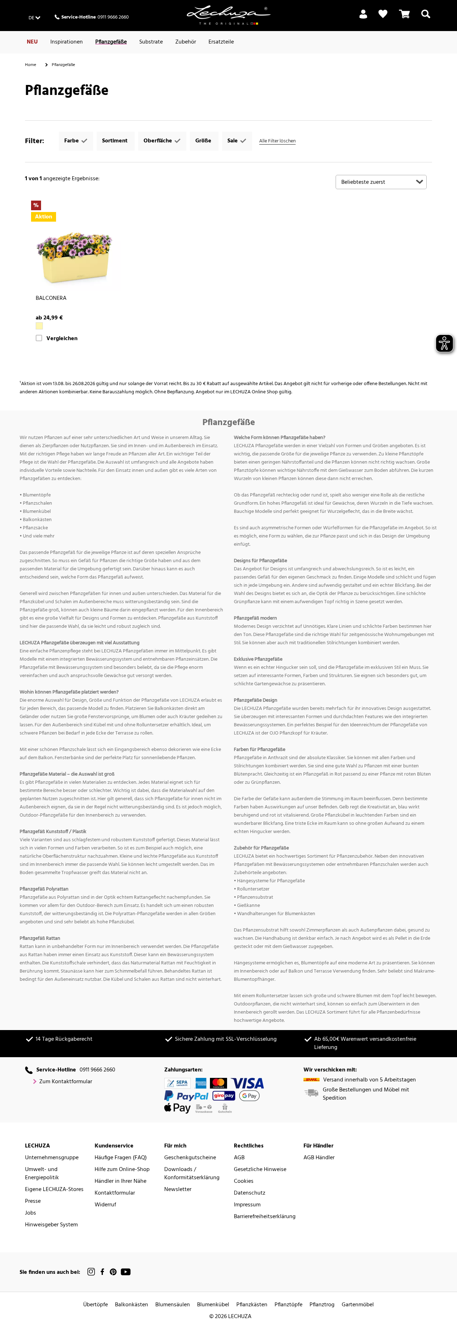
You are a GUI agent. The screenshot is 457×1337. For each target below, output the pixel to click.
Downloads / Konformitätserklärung (192, 1174)
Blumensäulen (172, 1305)
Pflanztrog (322, 1305)
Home (30, 65)
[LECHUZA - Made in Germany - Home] (229, 15)
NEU (32, 42)
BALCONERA (51, 298)
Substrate (151, 42)
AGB (239, 1158)
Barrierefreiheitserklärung (265, 1217)
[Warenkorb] (404, 18)
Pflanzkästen (251, 1305)
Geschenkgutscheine (190, 1158)
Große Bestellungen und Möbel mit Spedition (366, 1094)
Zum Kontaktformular (65, 1082)
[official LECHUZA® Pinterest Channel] (113, 1272)
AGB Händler (319, 1158)
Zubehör (185, 42)
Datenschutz (249, 1193)
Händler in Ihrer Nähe (120, 1181)
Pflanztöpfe (288, 1305)
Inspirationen (66, 42)
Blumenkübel (213, 1305)
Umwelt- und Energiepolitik (42, 1174)
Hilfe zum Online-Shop (122, 1170)
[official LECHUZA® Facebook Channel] (102, 1272)
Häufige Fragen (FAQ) (121, 1158)
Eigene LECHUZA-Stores (54, 1190)
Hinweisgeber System (51, 1225)
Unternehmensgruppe (52, 1158)
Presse (33, 1201)
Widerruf (105, 1205)
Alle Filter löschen (277, 141)
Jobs (30, 1213)
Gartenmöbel (358, 1305)
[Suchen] (426, 18)
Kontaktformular (115, 1193)
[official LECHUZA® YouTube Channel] (126, 1272)
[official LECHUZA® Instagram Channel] (91, 1272)
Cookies (243, 1181)
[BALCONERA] (75, 245)
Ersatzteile (221, 42)
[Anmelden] (363, 18)
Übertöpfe (95, 1305)
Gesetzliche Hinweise (260, 1170)
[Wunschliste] (383, 14)
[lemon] (39, 325)
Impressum (247, 1205)
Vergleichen (61, 339)
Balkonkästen (131, 1305)
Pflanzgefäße (111, 42)
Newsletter (177, 1190)
